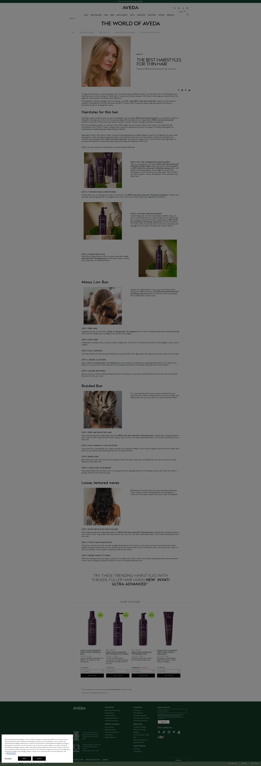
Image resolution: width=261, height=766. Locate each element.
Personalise (8, 758)
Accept (39, 758)
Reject (25, 758)
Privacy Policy (11, 753)
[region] (37, 748)
